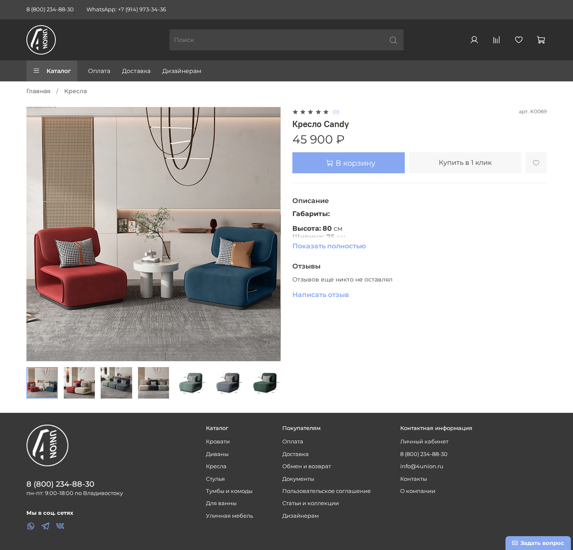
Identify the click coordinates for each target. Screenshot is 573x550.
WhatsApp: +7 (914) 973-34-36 (126, 9)
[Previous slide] (38, 234)
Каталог (59, 71)
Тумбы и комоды (229, 491)
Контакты (413, 479)
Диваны (217, 454)
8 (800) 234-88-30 (50, 9)
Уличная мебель (229, 516)
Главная (38, 91)
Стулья (215, 479)
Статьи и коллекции (310, 503)
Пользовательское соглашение (326, 491)
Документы (298, 479)
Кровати (218, 441)
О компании (417, 491)
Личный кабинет (424, 441)
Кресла (75, 91)
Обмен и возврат (306, 466)
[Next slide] (269, 234)
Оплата (99, 71)
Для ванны (221, 503)
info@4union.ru (421, 466)
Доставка (136, 71)
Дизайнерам (181, 71)
